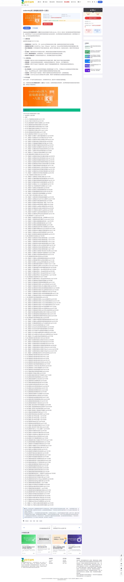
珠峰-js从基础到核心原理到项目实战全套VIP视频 (59, 547)
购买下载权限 (48, 23)
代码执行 (26, 521)
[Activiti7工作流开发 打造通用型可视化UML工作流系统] (87, 61)
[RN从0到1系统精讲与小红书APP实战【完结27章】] (29, 539)
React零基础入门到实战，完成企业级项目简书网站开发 (96, 56)
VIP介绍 (64, 560)
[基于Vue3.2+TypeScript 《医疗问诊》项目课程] (87, 70)
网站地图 (51, 563)
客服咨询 (64, 561)
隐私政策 (61, 578)
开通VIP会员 (89, 31)
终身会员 (98, 13)
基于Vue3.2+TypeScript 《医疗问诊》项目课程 (95, 70)
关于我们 (81, 578)
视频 (37, 521)
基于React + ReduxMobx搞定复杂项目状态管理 (96, 51)
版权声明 (65, 578)
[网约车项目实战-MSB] (44, 539)
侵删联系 (77, 578)
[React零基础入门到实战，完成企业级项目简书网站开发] (87, 56)
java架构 (39, 545)
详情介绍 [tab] (27, 28)
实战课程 (27, 545)
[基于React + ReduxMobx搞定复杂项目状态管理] (87, 52)
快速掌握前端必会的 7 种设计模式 (96, 65)
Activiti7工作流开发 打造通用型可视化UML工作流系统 (96, 61)
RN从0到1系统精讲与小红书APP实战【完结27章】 (28, 547)
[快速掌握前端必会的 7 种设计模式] (87, 65)
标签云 (50, 561)
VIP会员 (89, 13)
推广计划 (64, 563)
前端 (25, 5)
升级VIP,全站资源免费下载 (56, 17)
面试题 (41, 521)
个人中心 (51, 560)
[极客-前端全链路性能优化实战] (87, 47)
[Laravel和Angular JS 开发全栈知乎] (75, 539)
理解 (34, 521)
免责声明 (73, 578)
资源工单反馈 (98, 31)
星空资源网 (50, 578)
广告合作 (69, 578)
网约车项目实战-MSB (42, 547)
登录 (101, 1)
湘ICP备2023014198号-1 (62, 579)
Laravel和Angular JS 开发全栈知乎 (74, 547)
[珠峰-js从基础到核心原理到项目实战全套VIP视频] (59, 539)
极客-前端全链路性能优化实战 (96, 46)
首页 (22, 5)
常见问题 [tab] (36, 28)
